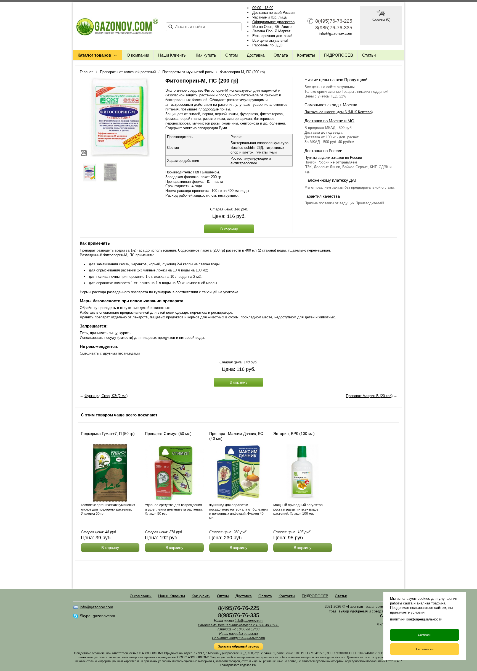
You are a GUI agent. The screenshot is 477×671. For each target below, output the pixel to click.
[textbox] (204, 26)
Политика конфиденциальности (238, 638)
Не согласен (424, 649)
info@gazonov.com (335, 33)
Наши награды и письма (238, 634)
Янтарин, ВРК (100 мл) (294, 433)
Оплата (281, 55)
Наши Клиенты (172, 55)
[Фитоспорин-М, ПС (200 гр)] (120, 117)
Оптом (231, 55)
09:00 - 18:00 (262, 8)
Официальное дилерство (273, 22)
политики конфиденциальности (416, 619)
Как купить (206, 55)
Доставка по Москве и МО (329, 120)
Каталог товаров (94, 55)
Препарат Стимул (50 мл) (168, 433)
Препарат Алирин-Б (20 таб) (369, 396)
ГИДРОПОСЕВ (338, 55)
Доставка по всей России (273, 12)
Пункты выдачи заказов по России (333, 157)
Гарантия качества (322, 196)
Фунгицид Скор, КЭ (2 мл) (106, 396)
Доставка (255, 55)
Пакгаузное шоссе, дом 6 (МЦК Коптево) (338, 112)
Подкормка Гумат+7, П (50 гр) (108, 433)
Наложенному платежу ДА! (330, 180)
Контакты (306, 55)
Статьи (369, 55)
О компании (138, 55)
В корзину (229, 229)
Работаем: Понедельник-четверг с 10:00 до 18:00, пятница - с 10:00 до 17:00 (238, 627)
